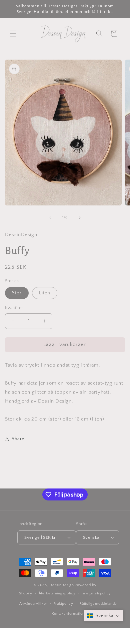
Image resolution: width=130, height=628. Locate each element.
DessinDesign (61, 585)
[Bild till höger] (79, 217)
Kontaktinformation (68, 614)
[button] (13, 33)
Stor (17, 293)
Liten (44, 293)
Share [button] (18, 439)
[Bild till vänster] (50, 217)
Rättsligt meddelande (98, 604)
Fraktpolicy (63, 604)
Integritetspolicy (96, 593)
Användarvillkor (33, 604)
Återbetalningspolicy (57, 593)
